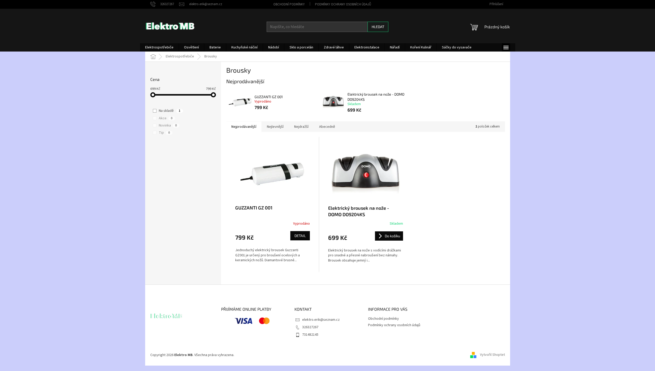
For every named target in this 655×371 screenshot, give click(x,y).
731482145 (310, 334)
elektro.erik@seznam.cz (321, 319)
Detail (300, 235)
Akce (165, 118)
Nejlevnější (275, 126)
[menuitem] (159, 47)
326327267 (310, 327)
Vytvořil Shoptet (492, 355)
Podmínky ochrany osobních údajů (343, 4)
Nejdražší (301, 126)
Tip (164, 132)
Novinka (168, 125)
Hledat (378, 26)
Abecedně (327, 126)
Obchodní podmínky (289, 4)
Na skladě (169, 110)
